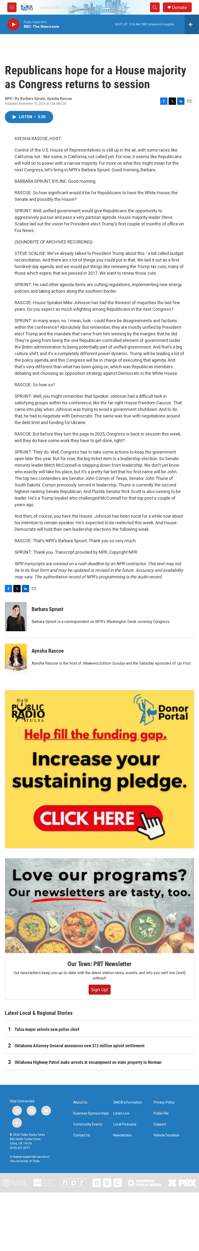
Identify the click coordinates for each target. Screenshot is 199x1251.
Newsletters (122, 1135)
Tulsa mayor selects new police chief (47, 1029)
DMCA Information (127, 1102)
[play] (13, 24)
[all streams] (192, 24)
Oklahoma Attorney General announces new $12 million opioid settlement (80, 1045)
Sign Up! (99, 989)
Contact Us (81, 1135)
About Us (80, 1102)
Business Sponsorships (91, 1113)
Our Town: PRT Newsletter (99, 964)
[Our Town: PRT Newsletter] (99, 905)
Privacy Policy (164, 1102)
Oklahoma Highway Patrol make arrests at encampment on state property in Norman (88, 1062)
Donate (179, 7)
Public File (161, 1113)
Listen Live (121, 1113)
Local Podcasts (124, 1124)
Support (160, 1124)
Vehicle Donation (166, 1135)
